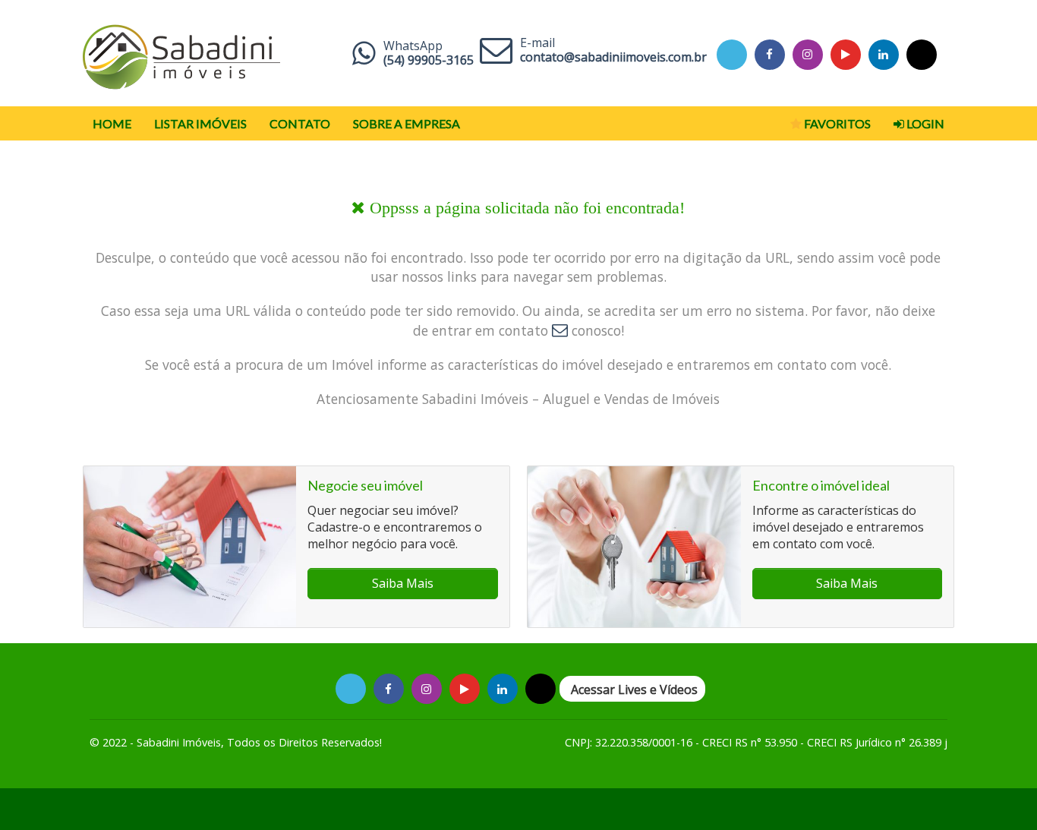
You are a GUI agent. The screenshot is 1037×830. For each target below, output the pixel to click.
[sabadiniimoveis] (807, 54)
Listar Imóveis (200, 123)
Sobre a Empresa (406, 123)
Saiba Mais (402, 583)
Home (112, 123)
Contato (299, 123)
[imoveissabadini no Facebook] (769, 54)
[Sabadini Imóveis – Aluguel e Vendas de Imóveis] (181, 53)
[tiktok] (883, 54)
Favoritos (836, 123)
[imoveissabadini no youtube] (845, 54)
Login (924, 123)
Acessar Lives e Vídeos (634, 689)
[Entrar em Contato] (560, 330)
